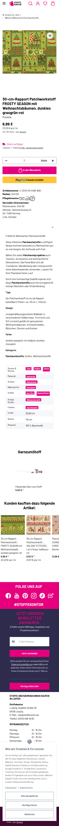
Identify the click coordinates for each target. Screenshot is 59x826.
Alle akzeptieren (29, 796)
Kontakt (12, 217)
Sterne (46, 368)
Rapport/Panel (43, 393)
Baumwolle (31, 376)
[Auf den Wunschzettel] (49, 35)
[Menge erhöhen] (52, 160)
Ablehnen (29, 814)
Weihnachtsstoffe (33, 400)
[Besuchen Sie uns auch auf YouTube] (17, 595)
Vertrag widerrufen (29, 686)
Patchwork (31, 387)
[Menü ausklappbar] (4, 2)
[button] (30, 3)
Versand (23, 132)
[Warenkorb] (52, 3)
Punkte (37, 368)
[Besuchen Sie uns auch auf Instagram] (34, 595)
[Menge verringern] (6, 160)
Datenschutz (26, 787)
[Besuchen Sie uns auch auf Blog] (51, 595)
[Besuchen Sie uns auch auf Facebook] (8, 595)
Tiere (29, 368)
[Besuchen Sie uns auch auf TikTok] (42, 595)
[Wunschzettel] (45, 3)
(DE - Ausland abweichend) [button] (32, 148)
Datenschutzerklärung (21, 664)
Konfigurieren (29, 805)
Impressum (11, 787)
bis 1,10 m (30, 393)
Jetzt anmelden (29, 653)
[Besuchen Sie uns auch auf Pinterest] (25, 595)
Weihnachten (32, 382)
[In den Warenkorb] (5, 28)
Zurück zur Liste (12, 15)
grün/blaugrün (32, 408)
